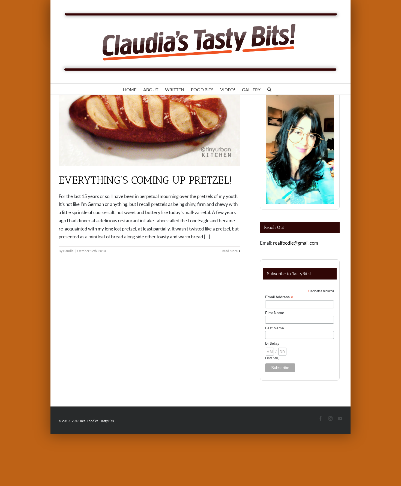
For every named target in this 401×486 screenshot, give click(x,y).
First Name (274, 313)
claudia (68, 251)
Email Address (279, 297)
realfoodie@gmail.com (295, 243)
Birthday (272, 343)
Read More (230, 251)
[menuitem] (129, 89)
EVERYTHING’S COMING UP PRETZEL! (145, 180)
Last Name (274, 328)
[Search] (269, 89)
